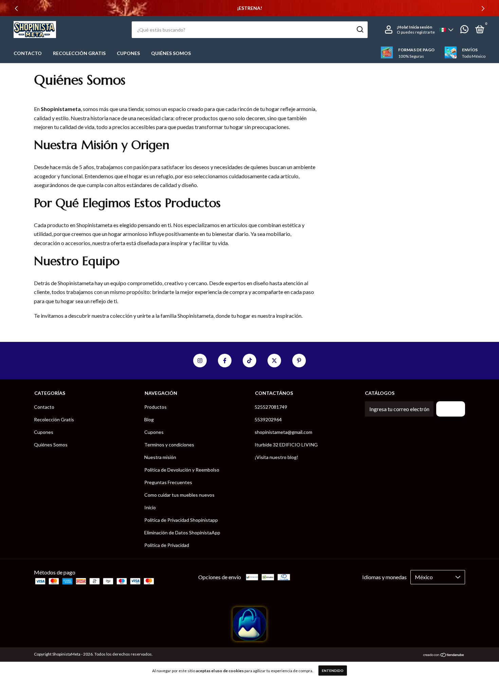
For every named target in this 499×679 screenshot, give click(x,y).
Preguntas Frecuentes (168, 482)
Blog (149, 419)
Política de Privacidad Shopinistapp (181, 520)
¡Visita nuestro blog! (276, 457)
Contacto (28, 53)
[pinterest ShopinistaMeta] (299, 360)
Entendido (333, 670)
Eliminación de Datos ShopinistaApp (182, 532)
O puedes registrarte (416, 32)
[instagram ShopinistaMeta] (200, 360)
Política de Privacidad (166, 545)
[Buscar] (359, 29)
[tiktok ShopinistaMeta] (249, 360)
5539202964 (268, 419)
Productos (155, 407)
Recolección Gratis (79, 53)
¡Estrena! (249, 8)
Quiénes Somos (171, 53)
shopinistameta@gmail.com (283, 432)
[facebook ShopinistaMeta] (225, 360)
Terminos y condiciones (169, 444)
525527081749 (271, 407)
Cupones (128, 53)
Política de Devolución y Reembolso (181, 470)
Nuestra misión (160, 457)
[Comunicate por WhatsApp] (464, 30)
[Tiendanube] (444, 655)
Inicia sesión (420, 27)
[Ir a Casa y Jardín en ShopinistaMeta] (249, 639)
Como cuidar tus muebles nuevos (179, 495)
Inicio (150, 507)
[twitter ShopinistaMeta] (274, 360)
